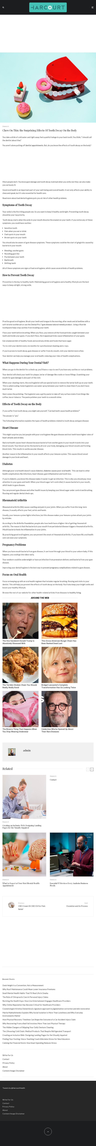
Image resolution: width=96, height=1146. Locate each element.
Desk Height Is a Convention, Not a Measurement (23, 985)
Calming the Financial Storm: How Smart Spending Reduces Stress (29, 1043)
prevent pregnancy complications (57, 567)
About (5, 1067)
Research (5, 126)
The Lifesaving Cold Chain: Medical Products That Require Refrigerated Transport (36, 1031)
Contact (53, 780)
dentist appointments (34, 145)
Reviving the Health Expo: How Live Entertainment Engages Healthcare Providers (36, 1001)
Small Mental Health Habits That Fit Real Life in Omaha (25, 993)
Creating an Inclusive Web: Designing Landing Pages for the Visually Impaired (21, 826)
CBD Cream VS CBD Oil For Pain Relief (31, 906)
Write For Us (7, 1055)
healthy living (75, 592)
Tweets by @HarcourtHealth (13, 1088)
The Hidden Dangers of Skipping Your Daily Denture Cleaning (28, 1027)
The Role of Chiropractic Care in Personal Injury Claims (25, 997)
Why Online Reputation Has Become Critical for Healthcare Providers (31, 1005)
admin (27, 750)
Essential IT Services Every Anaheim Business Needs (69, 884)
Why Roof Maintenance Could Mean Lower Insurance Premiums (28, 989)
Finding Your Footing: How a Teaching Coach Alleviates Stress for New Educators (36, 1039)
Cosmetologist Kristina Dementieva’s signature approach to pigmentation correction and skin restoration (46, 1009)
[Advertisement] (48, 33)
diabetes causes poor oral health (57, 471)
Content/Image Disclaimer (13, 1071)
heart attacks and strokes (13, 437)
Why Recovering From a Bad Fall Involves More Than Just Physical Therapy (33, 1023)
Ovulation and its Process (77, 904)
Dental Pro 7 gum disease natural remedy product (51, 324)
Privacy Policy (8, 1063)
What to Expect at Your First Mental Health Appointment (20, 884)
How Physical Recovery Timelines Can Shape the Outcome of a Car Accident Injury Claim (39, 1019)
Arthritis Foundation (25, 523)
